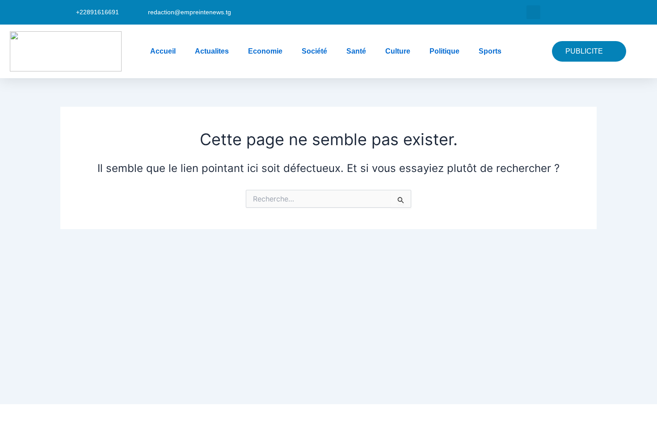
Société (314, 51)
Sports (490, 51)
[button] (533, 12)
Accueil (163, 51)
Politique (444, 51)
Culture (397, 51)
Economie (265, 51)
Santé (356, 51)
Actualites (212, 51)
